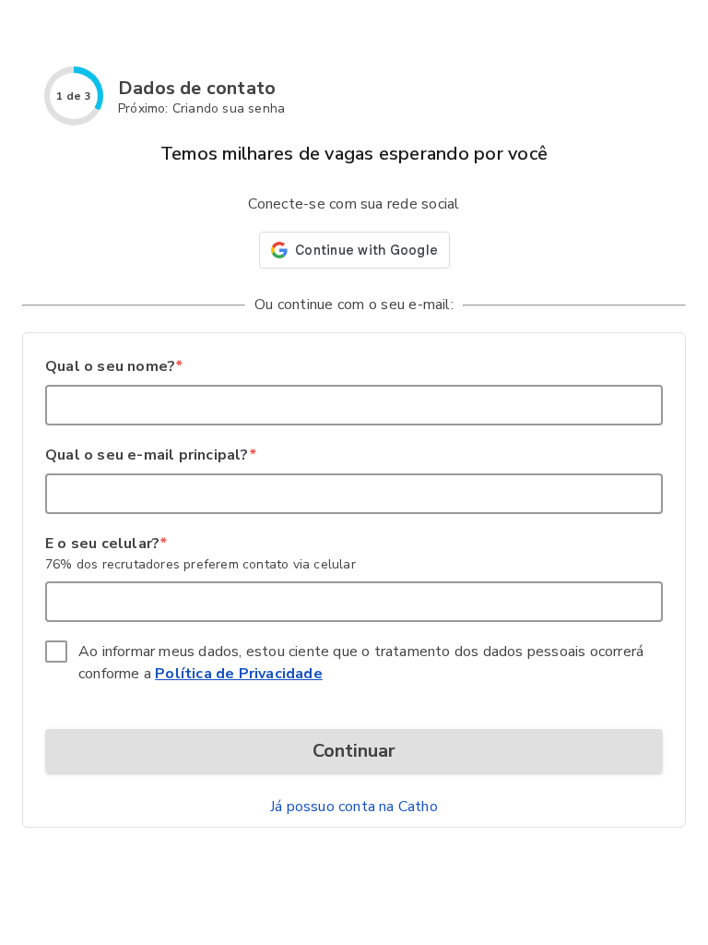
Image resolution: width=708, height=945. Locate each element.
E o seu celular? (105, 543)
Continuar (354, 750)
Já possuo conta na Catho (354, 806)
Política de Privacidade (239, 674)
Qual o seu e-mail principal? (150, 455)
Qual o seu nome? (113, 366)
